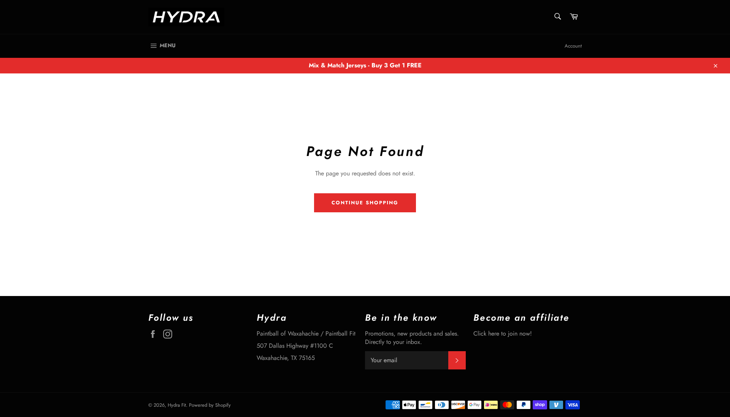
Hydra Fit (177, 405)
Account (573, 45)
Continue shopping (365, 202)
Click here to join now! (502, 333)
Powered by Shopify (210, 405)
